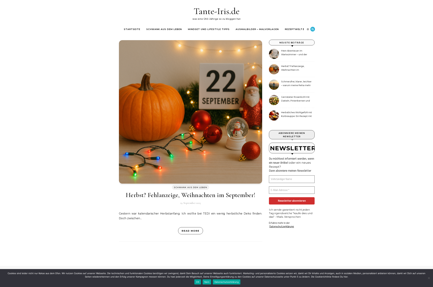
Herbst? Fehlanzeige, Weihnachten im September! (190, 195)
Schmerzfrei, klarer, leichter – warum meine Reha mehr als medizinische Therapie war (296, 83)
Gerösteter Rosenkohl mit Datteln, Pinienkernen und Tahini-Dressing (295, 99)
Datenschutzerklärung (281, 226)
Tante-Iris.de (217, 11)
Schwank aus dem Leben (164, 29)
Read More (190, 230)
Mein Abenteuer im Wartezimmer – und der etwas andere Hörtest (294, 53)
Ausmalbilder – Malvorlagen (257, 29)
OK (197, 282)
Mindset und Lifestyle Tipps (209, 29)
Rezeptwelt (293, 29)
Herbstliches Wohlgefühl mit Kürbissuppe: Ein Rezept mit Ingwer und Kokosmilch (296, 114)
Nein (206, 282)
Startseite (132, 29)
